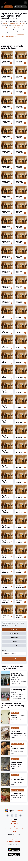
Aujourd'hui (14, 629)
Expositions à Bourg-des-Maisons (6, 332)
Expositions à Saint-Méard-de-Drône (19, 587)
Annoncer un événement (14, 841)
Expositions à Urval (19, 271)
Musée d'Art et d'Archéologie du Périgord (17, 675)
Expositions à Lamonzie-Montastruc (19, 317)
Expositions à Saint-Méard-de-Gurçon (6, 527)
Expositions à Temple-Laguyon (6, 422)
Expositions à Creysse (6, 556)
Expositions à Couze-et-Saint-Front (6, 137)
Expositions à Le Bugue (6, 121)
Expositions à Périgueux (6, 62)
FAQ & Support (14, 823)
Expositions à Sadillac (6, 361)
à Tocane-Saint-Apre (18, 735)
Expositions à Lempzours (19, 511)
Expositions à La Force (6, 406)
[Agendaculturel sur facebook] (12, 815)
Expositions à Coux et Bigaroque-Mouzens (6, 483)
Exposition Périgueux (20, 6)
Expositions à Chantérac (19, 481)
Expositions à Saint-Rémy (19, 436)
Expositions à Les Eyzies (6, 92)
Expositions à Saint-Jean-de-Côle (6, 167)
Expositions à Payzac (19, 601)
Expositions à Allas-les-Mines (19, 332)
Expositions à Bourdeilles (19, 166)
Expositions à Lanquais (19, 286)
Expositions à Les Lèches (6, 391)
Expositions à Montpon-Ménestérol (6, 347)
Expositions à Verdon (6, 376)
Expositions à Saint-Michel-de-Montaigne (20, 617)
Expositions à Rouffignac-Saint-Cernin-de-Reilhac (19, 243)
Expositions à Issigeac (19, 256)
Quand (4, 650)
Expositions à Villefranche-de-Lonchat (19, 152)
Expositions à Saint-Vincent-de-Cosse (6, 318)
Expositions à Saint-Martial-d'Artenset (20, 302)
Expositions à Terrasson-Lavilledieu (6, 242)
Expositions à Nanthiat (6, 586)
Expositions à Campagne (19, 496)
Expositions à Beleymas (6, 466)
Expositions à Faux (6, 616)
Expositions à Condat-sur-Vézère (6, 542)
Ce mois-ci (14, 641)
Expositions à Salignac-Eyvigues (6, 212)
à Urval (18, 749)
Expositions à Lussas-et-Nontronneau (20, 362)
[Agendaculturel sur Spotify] (20, 815)
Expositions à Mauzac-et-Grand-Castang (6, 498)
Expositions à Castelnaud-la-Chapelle (19, 137)
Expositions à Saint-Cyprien (19, 181)
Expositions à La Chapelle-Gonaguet (6, 452)
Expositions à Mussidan (6, 271)
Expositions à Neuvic (6, 226)
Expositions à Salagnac (19, 466)
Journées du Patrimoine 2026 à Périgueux (14, 23)
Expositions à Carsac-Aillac (19, 376)
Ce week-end (14, 633)
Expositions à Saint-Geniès (19, 106)
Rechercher (14, 659)
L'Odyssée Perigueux (18, 690)
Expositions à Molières (19, 406)
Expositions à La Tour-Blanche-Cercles (19, 348)
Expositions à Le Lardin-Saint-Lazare (6, 437)
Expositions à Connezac (19, 526)
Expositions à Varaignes (19, 391)
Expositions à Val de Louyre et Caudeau (19, 92)
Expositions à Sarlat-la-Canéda (6, 602)
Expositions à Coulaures (6, 181)
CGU (14, 826)
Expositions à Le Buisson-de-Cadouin (6, 152)
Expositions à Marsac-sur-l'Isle (19, 542)
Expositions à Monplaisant (6, 301)
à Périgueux (18, 718)
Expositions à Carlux (6, 196)
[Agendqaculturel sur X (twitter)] (7, 815)
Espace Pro (14, 839)
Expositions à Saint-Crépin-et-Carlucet (19, 422)
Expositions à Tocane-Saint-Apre (6, 287)
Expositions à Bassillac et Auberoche (6, 257)
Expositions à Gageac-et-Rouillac (6, 512)
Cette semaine (14, 637)
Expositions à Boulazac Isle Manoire (6, 107)
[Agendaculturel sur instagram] (16, 815)
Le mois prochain (14, 646)
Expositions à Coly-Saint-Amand (19, 63)
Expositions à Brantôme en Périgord (19, 227)
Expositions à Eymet (19, 77)
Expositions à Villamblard (19, 121)
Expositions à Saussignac (19, 451)
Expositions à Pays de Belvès (19, 197)
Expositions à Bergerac (6, 77)
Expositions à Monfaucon (19, 556)
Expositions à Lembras (19, 571)
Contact (14, 831)
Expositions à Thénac (19, 211)
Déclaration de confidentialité (14, 829)
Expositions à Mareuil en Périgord (6, 572)
